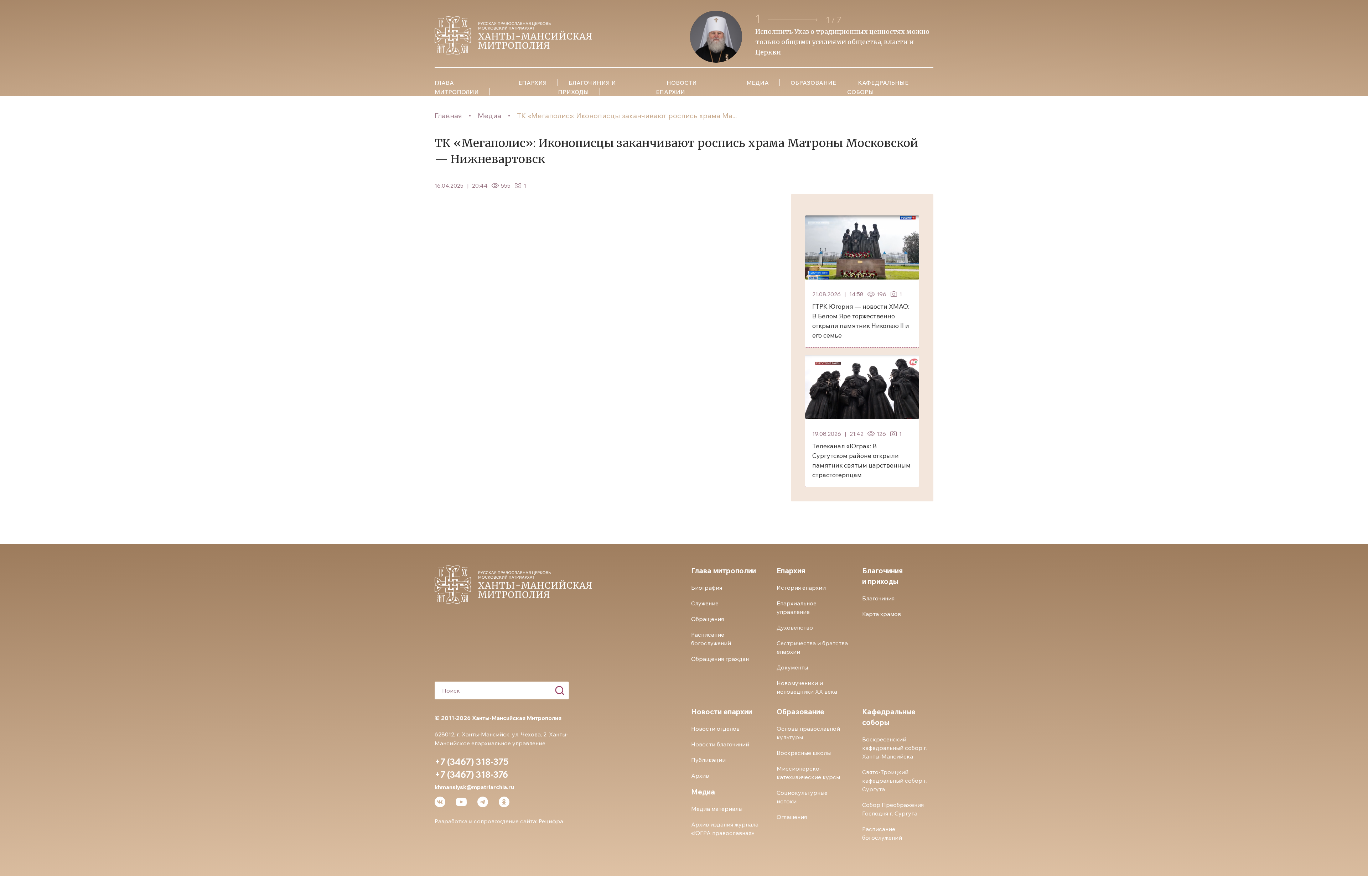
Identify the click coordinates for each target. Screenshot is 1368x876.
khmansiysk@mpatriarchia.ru (474, 787)
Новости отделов (715, 728)
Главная (448, 115)
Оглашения (792, 816)
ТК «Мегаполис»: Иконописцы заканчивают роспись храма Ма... (627, 115)
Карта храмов (881, 613)
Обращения (707, 618)
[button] (794, 20)
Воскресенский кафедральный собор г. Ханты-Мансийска (894, 748)
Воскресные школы (804, 752)
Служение (705, 603)
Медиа (489, 115)
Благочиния (878, 598)
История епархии (801, 587)
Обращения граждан (720, 658)
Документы (792, 667)
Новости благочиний (720, 744)
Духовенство (795, 627)
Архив (700, 775)
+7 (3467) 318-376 (471, 774)
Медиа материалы (716, 808)
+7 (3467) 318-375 (471, 761)
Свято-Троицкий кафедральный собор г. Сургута (894, 780)
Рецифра (551, 821)
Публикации (708, 759)
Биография (706, 587)
